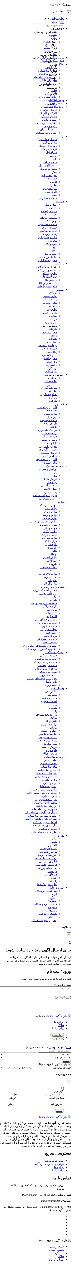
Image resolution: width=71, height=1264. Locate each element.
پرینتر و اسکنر (49, 439)
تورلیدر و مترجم (48, 469)
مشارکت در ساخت (46, 122)
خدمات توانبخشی (47, 665)
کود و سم (51, 609)
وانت (54, 711)
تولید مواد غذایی (48, 325)
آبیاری (53, 596)
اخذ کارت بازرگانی (46, 266)
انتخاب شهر (57, 4)
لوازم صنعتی (50, 296)
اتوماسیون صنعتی (47, 345)
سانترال (52, 185)
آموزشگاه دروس (47, 854)
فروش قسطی (48, 747)
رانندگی (53, 881)
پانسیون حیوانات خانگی (44, 920)
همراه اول (51, 152)
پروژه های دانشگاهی (45, 858)
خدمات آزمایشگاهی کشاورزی (40, 645)
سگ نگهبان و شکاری (45, 890)
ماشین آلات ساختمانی (44, 802)
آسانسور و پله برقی (46, 776)
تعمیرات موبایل (48, 168)
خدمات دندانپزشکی (46, 658)
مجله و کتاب (50, 456)
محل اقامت (50, 488)
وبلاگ (61, 1025)
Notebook (51, 410)
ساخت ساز (50, 760)
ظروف (53, 563)
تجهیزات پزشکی (48, 505)
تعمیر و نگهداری (48, 449)
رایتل (54, 158)
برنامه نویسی (49, 433)
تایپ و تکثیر (50, 243)
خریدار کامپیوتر (48, 452)
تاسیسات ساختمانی (46, 773)
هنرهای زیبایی (49, 874)
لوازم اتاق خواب (48, 573)
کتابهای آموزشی (48, 861)
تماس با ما (58, 1028)
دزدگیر (53, 727)
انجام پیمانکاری (48, 394)
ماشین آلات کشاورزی (44, 590)
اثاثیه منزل (51, 544)
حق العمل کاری (48, 276)
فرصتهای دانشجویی (46, 864)
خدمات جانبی (49, 698)
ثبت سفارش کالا (47, 283)
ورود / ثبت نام (63, 997)
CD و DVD (50, 443)
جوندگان (52, 900)
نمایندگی (52, 391)
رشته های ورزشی (47, 868)
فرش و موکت (49, 534)
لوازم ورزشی (49, 514)
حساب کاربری (56, 1259)
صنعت (60, 289)
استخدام (52, 377)
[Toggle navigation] (36, 1016)
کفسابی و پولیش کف (45, 822)
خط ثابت (52, 178)
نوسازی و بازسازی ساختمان (41, 812)
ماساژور (45, 675)
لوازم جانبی (50, 413)
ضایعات (52, 338)
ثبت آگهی (58, 1038)
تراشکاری (51, 364)
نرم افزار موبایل (48, 145)
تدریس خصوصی (48, 851)
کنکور (54, 841)
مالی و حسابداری (47, 237)
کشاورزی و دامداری (52, 586)
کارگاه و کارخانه (48, 113)
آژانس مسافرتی (48, 498)
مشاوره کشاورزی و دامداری (41, 648)
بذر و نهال (51, 613)
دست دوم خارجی (47, 740)
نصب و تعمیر (50, 312)
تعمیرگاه (52, 694)
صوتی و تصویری (48, 524)
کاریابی (53, 400)
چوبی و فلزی (49, 528)
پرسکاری (52, 368)
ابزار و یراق (50, 322)
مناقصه (53, 306)
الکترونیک (51, 351)
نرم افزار (52, 417)
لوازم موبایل (50, 142)
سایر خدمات (50, 302)
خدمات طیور (50, 626)
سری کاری (51, 371)
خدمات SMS (50, 162)
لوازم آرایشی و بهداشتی (43, 521)
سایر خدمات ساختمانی (44, 832)
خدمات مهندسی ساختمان (42, 815)
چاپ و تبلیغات (49, 211)
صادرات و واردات (47, 286)
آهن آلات (52, 292)
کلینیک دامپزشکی (47, 913)
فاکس (53, 181)
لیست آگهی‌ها (56, 1249)
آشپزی (53, 877)
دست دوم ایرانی (48, 737)
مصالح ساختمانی (47, 769)
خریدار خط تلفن (48, 139)
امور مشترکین (49, 175)
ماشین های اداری (47, 260)
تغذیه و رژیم (50, 684)
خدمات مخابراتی (47, 198)
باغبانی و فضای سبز (46, 619)
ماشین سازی (49, 332)
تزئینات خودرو (49, 724)
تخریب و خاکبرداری (46, 799)
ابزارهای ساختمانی (46, 805)
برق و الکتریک (49, 779)
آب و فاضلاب (49, 355)
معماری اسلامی (48, 828)
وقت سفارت (50, 492)
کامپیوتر (59, 404)
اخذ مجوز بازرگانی (47, 270)
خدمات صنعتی (49, 348)
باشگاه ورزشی (48, 257)
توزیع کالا (52, 221)
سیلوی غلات (50, 642)
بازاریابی (52, 384)
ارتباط (60, 136)
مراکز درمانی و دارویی (44, 668)
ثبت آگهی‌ (59, 1253)
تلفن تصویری (50, 188)
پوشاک (53, 554)
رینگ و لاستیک (49, 730)
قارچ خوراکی (49, 606)
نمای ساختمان (49, 766)
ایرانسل (52, 155)
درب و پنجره (50, 783)
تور (55, 472)
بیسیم (53, 194)
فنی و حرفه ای (48, 848)
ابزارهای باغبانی (48, 593)
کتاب (54, 550)
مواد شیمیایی (49, 299)
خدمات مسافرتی (47, 224)
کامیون (53, 707)
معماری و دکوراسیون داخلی (41, 792)
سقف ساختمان (48, 763)
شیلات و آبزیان (48, 629)
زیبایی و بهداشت (48, 234)
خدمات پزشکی (48, 655)
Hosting (53, 426)
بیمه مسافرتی (49, 485)
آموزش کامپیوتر (48, 446)
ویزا (55, 475)
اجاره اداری (50, 126)
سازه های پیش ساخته (45, 825)
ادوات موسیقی (48, 567)
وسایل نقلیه (57, 688)
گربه (54, 894)
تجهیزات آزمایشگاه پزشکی (42, 678)
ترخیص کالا (50, 279)
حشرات (52, 907)
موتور (54, 704)
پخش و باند (51, 720)
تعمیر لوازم (50, 214)
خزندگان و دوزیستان (45, 903)
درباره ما (59, 1022)
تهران (52, 1047)
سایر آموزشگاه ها (47, 884)
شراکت (53, 397)
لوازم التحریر (50, 557)
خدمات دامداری (48, 622)
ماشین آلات (50, 358)
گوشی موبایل (49, 149)
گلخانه (53, 599)
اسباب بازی (50, 577)
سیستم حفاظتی (48, 217)
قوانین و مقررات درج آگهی (49, 1163)
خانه (68, 1047)
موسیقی (52, 871)
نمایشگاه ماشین (48, 733)
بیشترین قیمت (56, 1104)
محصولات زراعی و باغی (43, 603)
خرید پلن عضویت (54, 106)
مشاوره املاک (49, 116)
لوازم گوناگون (49, 583)
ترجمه (53, 250)
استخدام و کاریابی (54, 374)
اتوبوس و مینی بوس (45, 714)
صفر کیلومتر (50, 743)
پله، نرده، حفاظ (48, 786)
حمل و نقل (51, 204)
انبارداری (52, 309)
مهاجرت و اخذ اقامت (45, 495)
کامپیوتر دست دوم (46, 459)
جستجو (66, 1061)
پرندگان (53, 897)
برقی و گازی (50, 531)
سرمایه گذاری (49, 387)
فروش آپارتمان (48, 129)
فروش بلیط (50, 478)
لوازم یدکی (51, 508)
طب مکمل (51, 681)
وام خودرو (51, 750)
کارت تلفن (51, 191)
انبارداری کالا (50, 273)
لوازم (61, 501)
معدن (54, 335)
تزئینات (53, 570)
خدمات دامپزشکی (47, 639)
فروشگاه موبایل (48, 165)
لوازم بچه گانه (49, 537)
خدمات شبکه (49, 436)
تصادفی (52, 717)
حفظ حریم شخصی (53, 1160)
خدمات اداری (49, 227)
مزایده (53, 319)
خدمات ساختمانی (54, 756)
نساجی (53, 315)
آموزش (60, 835)
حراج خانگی (50, 541)
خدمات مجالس (48, 230)
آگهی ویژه (58, 1091)
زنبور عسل (51, 632)
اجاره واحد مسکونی (46, 132)
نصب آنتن (51, 580)
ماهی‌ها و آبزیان (48, 910)
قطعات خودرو (49, 701)
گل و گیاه (52, 616)
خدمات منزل (49, 253)
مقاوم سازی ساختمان (44, 809)
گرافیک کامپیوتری (47, 429)
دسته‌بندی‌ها (57, 1034)
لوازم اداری (50, 511)
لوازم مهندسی (49, 518)
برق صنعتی (50, 361)
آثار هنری (52, 547)
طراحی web (50, 423)
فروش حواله (50, 753)
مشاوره (52, 240)
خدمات (60, 201)
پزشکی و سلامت (54, 652)
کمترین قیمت (56, 1097)
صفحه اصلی (57, 1246)
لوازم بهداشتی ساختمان (43, 789)
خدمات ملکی (49, 119)
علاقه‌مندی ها (56, 103)
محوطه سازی (49, 796)
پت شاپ (52, 917)
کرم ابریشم (50, 635)
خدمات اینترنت (48, 420)
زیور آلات (52, 560)
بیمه (55, 247)
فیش (54, 172)
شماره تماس (62, 984)
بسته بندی (51, 342)
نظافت (53, 207)
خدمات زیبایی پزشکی (45, 662)
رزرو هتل (52, 482)
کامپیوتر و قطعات (47, 407)
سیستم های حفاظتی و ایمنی (41, 818)
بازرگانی (59, 263)
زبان (54, 838)
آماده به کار (50, 381)
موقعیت (59, 1094)
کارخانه (53, 328)
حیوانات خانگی (56, 887)
